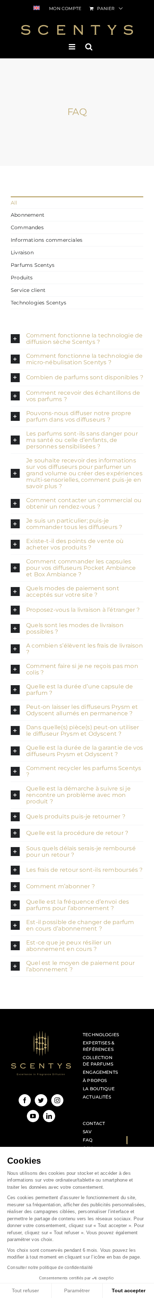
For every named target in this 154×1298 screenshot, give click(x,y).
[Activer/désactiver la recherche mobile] (88, 47)
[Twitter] (41, 1100)
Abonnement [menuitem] (27, 215)
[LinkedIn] (49, 1116)
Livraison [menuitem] (22, 252)
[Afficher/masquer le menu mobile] (72, 47)
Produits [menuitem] (22, 277)
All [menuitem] (14, 202)
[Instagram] (57, 1100)
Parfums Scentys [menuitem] (32, 265)
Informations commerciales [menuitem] (46, 240)
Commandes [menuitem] (27, 227)
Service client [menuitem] (28, 290)
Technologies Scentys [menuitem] (38, 302)
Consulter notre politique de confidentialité (50, 1267)
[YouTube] (33, 1116)
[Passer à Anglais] (36, 8)
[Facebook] (25, 1100)
